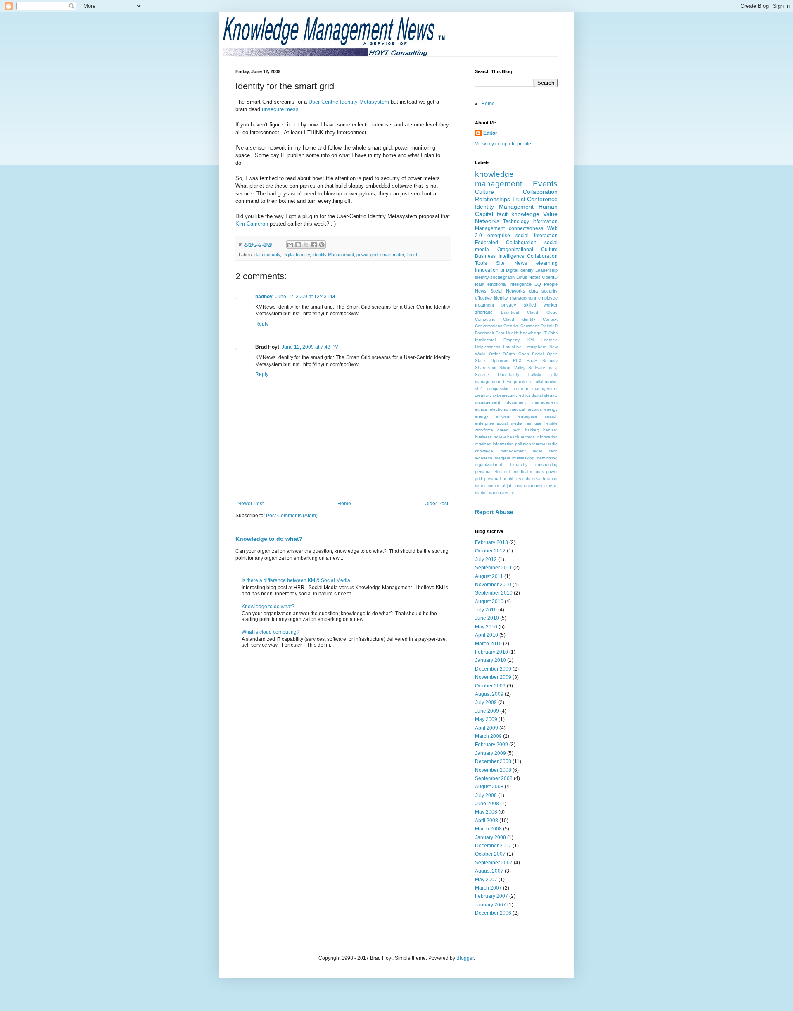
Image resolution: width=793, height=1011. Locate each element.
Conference (542, 199)
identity (482, 277)
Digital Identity (296, 254)
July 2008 (486, 795)
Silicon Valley (512, 367)
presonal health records (507, 478)
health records (521, 437)
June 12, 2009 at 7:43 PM (310, 347)
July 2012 (486, 559)
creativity (483, 395)
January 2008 (490, 837)
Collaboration (540, 191)
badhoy (264, 297)
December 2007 (493, 846)
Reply (261, 324)
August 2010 (489, 601)
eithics (481, 409)
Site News (511, 263)
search (538, 478)
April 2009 (486, 728)
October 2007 (490, 854)
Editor (490, 133)
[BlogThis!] (298, 244)
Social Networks (507, 290)
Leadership (546, 270)
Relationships (492, 199)
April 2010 (486, 635)
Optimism (499, 360)
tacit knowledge (518, 214)
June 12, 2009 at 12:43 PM (305, 297)
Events (545, 183)
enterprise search (538, 416)
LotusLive (512, 347)
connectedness (526, 228)
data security (267, 254)
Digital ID (549, 326)
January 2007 (490, 905)
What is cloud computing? (270, 632)
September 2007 (494, 863)
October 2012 (490, 551)
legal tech (545, 451)
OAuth (509, 354)
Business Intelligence (500, 256)
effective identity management (505, 297)
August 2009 (489, 694)
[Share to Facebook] (314, 244)
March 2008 (488, 829)
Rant (479, 284)
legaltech (483, 458)
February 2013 (491, 542)
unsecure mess (280, 109)
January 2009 (490, 753)
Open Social (531, 354)
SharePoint (485, 367)
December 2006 (493, 913)
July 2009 (486, 702)
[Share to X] (306, 244)
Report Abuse (494, 512)
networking (547, 458)
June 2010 (487, 618)
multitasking (523, 458)
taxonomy (533, 485)
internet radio (545, 444)
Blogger (465, 958)
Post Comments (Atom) (292, 516)
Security (550, 360)
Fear (500, 333)
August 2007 (489, 871)
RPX (517, 360)
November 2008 (493, 770)
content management (536, 388)
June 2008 (487, 803)
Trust (411, 254)
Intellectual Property (497, 340)
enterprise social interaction (522, 235)
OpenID (550, 277)
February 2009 (491, 744)
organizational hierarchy (501, 464)
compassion (498, 388)
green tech (509, 430)
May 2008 (486, 812)
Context (550, 319)
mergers (502, 458)
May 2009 (486, 719)
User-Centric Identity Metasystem (350, 102)
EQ (537, 284)
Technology (516, 221)
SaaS (532, 360)
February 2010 (491, 652)
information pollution (512, 444)
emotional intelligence (509, 284)
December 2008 (493, 761)
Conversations (488, 326)
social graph (502, 277)
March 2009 (488, 736)
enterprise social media (498, 423)
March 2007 (488, 888)
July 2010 (486, 610)
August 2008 (489, 787)
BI (502, 270)
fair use (533, 423)
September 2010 (494, 593)
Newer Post (250, 504)
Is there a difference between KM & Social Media (296, 580)
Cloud (532, 312)
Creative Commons (521, 326)
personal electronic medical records (509, 471)
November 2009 (493, 677)
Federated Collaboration (506, 242)
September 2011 (493, 568)
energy (551, 409)
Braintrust (510, 312)
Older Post (436, 504)
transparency (501, 492)
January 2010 (490, 660)
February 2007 (491, 896)
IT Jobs (550, 333)
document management (532, 402)
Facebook (484, 333)
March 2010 (488, 644)
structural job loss (505, 485)
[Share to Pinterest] (322, 244)
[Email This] (290, 244)
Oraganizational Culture (527, 249)
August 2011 (489, 576)
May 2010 (486, 627)
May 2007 (486, 880)
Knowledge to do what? (269, 538)
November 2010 (493, 585)
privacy (508, 304)
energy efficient (492, 416)
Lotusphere (535, 347)
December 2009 (493, 669)
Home (344, 504)
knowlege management (500, 451)
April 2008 (486, 820)
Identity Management (333, 254)
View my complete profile (503, 144)
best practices (517, 381)
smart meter (392, 254)
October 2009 (490, 686)
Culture (484, 191)
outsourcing (546, 464)
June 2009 (487, 711)
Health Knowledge (523, 333)
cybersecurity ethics (511, 395)
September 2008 (494, 778)
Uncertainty (508, 374)
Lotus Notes (528, 277)
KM (530, 340)
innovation (487, 270)
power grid (367, 254)
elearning (547, 263)
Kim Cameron (252, 224)
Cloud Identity (519, 319)
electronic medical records (516, 409)
